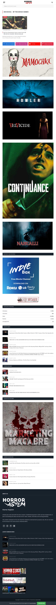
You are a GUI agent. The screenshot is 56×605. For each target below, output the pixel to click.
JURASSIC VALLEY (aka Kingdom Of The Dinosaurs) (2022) (21, 379)
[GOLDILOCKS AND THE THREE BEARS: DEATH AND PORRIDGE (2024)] (5, 392)
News (5, 17)
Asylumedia (37, 599)
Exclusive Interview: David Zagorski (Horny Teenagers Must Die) (22, 476)
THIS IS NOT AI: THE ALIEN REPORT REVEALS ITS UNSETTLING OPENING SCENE (26, 339)
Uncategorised (6, 321)
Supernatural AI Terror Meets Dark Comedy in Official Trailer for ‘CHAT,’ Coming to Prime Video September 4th (31, 333)
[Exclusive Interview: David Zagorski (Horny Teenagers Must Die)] (5, 476)
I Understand (41, 603)
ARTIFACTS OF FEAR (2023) (15, 372)
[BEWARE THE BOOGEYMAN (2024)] (5, 385)
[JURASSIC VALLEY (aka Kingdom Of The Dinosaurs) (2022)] (5, 378)
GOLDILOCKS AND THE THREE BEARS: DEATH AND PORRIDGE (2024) (24, 392)
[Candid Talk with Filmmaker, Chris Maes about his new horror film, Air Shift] (5, 463)
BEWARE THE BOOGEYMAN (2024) (16, 385)
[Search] (52, 2)
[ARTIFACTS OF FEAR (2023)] (5, 372)
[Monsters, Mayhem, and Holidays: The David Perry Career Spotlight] (5, 359)
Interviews (5, 313)
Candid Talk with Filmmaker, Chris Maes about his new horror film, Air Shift (24, 463)
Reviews (4, 318)
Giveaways (5, 311)
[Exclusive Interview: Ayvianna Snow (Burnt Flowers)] (5, 483)
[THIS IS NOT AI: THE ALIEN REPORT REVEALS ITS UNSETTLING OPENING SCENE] (5, 339)
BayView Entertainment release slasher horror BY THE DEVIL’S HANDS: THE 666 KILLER (15, 33)
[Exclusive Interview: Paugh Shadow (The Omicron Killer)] (5, 469)
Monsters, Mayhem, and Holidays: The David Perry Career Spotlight (22, 360)
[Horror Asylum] (28, 2)
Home (5, 6)
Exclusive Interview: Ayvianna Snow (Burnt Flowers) (19, 483)
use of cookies (33, 603)
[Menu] (4, 2)
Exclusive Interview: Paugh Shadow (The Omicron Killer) (20, 470)
